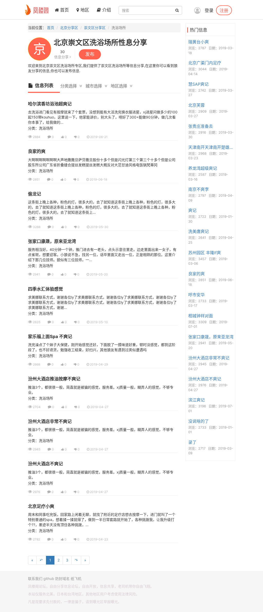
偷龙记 (34, 193)
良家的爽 (36, 151)
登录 (209, 10)
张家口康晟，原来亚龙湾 (52, 241)
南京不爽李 (198, 189)
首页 (64, 10)
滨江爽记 (196, 399)
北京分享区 (69, 27)
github (48, 578)
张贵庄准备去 (200, 126)
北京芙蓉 (196, 105)
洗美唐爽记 (198, 231)
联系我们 (35, 578)
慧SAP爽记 (198, 84)
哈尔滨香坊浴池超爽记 (50, 103)
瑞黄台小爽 (198, 41)
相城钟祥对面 (200, 315)
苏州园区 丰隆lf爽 (204, 252)
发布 (90, 54)
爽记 (192, 210)
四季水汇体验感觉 (45, 289)
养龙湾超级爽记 (202, 168)
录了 (192, 442)
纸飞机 (76, 578)
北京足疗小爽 (41, 506)
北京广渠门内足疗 (204, 62)
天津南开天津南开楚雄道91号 (211, 147)
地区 (84, 10)
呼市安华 (196, 294)
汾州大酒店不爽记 (45, 463)
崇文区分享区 (95, 27)
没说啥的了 (198, 421)
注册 (224, 10)
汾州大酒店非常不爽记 (50, 421)
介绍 (106, 10)
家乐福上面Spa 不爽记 (50, 336)
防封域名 (62, 578)
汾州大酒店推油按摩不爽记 (54, 378)
